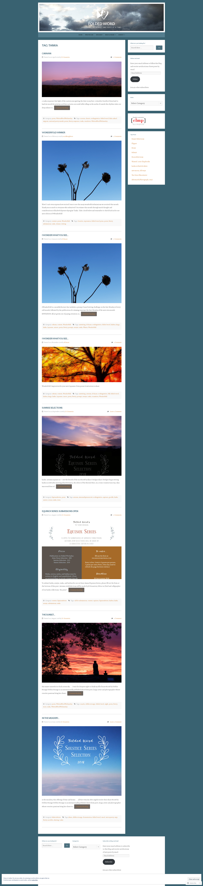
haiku (45, 327)
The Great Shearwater (139, 175)
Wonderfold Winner (53, 132)
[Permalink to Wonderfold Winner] (81, 170)
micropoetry (110, 817)
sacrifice (50, 820)
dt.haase (65, 239)
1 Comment (117, 342)
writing (63, 224)
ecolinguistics (95, 118)
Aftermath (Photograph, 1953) (142, 180)
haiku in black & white (139, 166)
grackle (111, 497)
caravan (82, 118)
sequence (76, 121)
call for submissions (80, 601)
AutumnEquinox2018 (85, 497)
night (106, 704)
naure (65, 396)
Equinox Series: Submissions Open (60, 511)
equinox (105, 497)
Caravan (46, 53)
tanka (82, 121)
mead (103, 817)
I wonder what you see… (55, 235)
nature (56, 327)
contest (54, 221)
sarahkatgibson (68, 136)
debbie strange (90, 704)
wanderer (87, 121)
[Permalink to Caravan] (81, 79)
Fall (109, 394)
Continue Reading (61, 108)
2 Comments (117, 57)
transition (95, 396)
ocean (50, 500)
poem (54, 118)
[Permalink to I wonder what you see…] (81, 273)
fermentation (87, 817)
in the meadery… (50, 718)
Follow (135, 79)
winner (58, 224)
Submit (121, 35)
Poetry (71, 121)
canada (82, 704)
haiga (118, 325)
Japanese (50, 327)
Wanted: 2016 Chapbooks (141, 161)
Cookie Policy (35, 880)
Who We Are (89, 35)
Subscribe (108, 862)
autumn (88, 394)
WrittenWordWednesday (64, 118)
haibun (113, 325)
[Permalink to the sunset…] (81, 653)
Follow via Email (135, 58)
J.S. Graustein (65, 57)
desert (88, 118)
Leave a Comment (115, 411)
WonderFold (66, 221)
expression (87, 221)
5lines (70, 817)
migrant (45, 121)
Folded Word (101, 24)
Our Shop (99, 35)
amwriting (82, 325)
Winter (85, 327)
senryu (76, 327)
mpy (116, 817)
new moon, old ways (139, 170)
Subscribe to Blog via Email (110, 841)
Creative (80, 221)
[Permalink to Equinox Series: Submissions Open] (81, 549)
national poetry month (56, 121)
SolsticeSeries (56, 817)
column (54, 325)
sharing (56, 820)
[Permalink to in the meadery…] (81, 761)
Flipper (134, 143)
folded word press (98, 221)
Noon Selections (137, 157)
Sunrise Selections (52, 407)
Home (80, 35)
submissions (47, 224)
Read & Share (109, 35)
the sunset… (48, 614)
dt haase (89, 325)
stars (44, 707)
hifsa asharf (113, 118)
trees (58, 500)
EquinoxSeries (56, 497)
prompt (70, 327)
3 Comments (117, 136)
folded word (105, 118)
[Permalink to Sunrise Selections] (81, 446)
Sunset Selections (138, 139)
